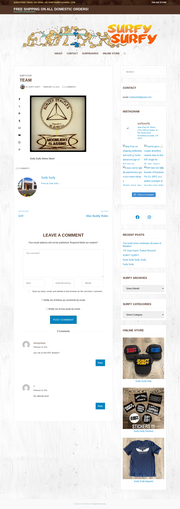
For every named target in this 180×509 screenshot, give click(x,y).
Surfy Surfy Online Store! (42, 158)
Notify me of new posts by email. (65, 309)
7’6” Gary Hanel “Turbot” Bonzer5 (139, 250)
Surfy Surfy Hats (143, 381)
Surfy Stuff (26, 75)
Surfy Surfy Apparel (143, 481)
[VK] (19, 135)
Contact (72, 53)
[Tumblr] (19, 120)
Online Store (159, 2)
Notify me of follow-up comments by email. (65, 300)
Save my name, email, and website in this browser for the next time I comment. (67, 291)
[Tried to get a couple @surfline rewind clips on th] (154, 154)
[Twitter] (19, 106)
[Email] (19, 127)
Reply (100, 363)
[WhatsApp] (19, 142)
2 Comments (70, 87)
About (58, 53)
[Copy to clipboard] (19, 149)
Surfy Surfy (34, 87)
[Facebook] (19, 99)
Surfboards (90, 53)
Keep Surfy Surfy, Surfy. (134, 260)
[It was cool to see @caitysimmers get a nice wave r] (133, 176)
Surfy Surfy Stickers (143, 431)
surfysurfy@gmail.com (61, 2)
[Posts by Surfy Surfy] (22, 87)
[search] (125, 52)
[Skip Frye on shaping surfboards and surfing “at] (133, 154)
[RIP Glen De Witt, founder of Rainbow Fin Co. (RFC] (154, 176)
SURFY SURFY (131, 255)
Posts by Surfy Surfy (50, 183)
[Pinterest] (19, 113)
